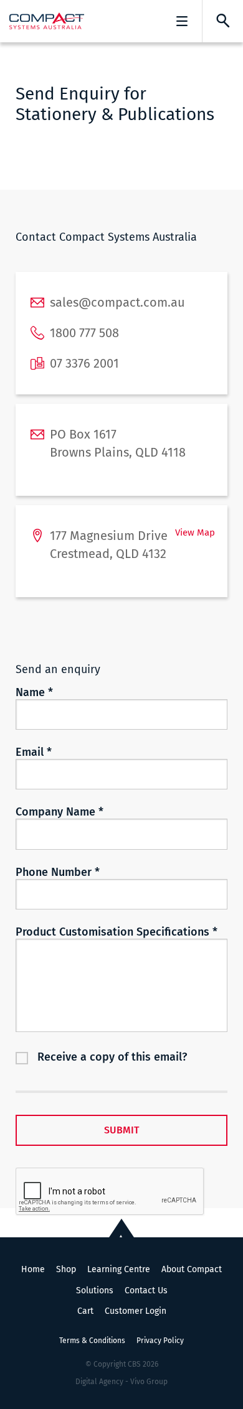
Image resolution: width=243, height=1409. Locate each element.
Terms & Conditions (92, 1340)
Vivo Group (149, 1381)
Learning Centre (118, 1269)
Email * (34, 752)
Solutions (94, 1290)
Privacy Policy (160, 1340)
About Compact (191, 1269)
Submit (121, 1130)
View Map (195, 532)
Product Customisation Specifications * (116, 932)
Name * (34, 692)
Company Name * (59, 812)
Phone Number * (58, 872)
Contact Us (146, 1290)
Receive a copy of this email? (112, 1057)
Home (33, 1269)
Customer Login (135, 1311)
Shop (66, 1269)
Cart (85, 1311)
